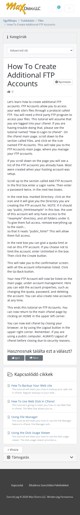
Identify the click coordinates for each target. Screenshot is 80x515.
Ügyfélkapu (10, 20)
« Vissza (13, 450)
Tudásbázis (27, 20)
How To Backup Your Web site (41, 389)
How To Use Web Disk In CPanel (40, 404)
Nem (35, 357)
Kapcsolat (17, 485)
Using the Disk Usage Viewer (39, 436)
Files (40, 20)
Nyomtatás (64, 82)
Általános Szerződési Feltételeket (49, 485)
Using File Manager (40, 420)
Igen (17, 357)
